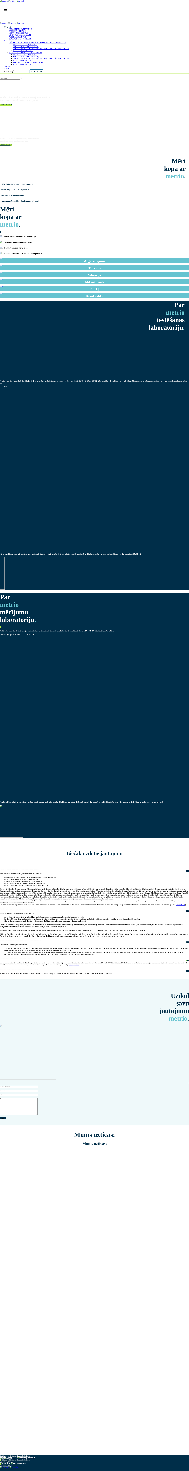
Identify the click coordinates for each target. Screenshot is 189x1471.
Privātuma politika (6, 1464)
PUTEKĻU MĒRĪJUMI (17, 37)
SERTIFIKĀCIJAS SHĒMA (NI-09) (26, 57)
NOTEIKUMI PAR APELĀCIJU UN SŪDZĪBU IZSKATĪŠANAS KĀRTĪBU (41, 49)
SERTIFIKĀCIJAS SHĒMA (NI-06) (26, 47)
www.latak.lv (180, 905)
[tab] (94, 869)
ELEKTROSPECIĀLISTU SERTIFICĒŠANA (25, 53)
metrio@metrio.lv (19, 1463)
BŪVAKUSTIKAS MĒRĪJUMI (20, 39)
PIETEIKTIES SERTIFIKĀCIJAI (25, 45)
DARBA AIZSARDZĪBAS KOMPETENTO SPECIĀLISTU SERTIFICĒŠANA (37, 43)
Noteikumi (4, 1460)
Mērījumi (7, 27)
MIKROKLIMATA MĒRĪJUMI (20, 35)
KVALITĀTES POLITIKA (23, 51)
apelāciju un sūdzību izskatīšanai (19, 1460)
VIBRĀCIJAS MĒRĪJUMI (18, 33)
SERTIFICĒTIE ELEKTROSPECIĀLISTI (28, 62)
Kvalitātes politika (6, 1462)
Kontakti (7, 68)
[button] (94, 869)
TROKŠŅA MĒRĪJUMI (17, 31)
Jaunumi (7, 66)
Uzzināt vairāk (5, 105)
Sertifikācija (8, 41)
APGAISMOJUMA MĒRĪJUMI (20, 29)
